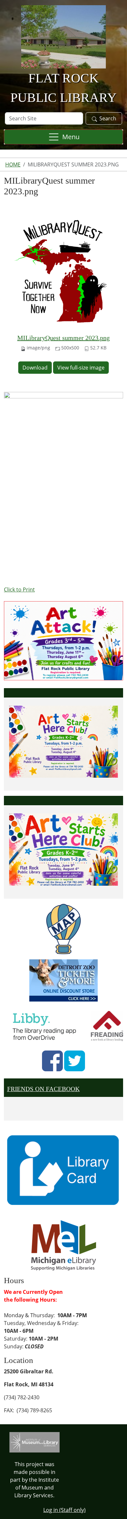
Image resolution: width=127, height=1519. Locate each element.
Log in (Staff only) (64, 1509)
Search (107, 118)
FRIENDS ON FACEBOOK (43, 1089)
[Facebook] (52, 1061)
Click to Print (19, 589)
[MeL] (63, 1244)
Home (13, 164)
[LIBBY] (46, 1025)
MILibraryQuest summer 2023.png (63, 337)
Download (35, 367)
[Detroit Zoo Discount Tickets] (63, 980)
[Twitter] (74, 1061)
